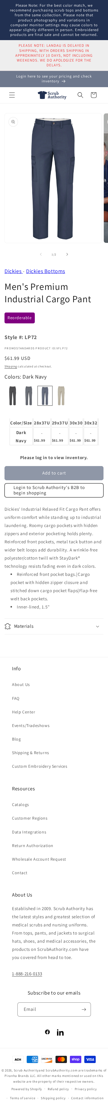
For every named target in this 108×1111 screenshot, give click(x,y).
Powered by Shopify (26, 1089)
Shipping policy (53, 1098)
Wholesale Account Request (39, 859)
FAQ (16, 698)
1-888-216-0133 (27, 973)
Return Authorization (32, 845)
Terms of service (22, 1098)
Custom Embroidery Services (40, 766)
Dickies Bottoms (45, 271)
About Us (21, 684)
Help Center (23, 712)
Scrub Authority (26, 1070)
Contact (19, 872)
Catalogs (20, 804)
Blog (16, 739)
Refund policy (58, 1089)
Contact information (87, 1098)
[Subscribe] (84, 1009)
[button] (12, 95)
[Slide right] (67, 254)
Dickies (13, 271)
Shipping (10, 366)
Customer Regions (30, 818)
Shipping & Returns (30, 752)
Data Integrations (29, 832)
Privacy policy (86, 1089)
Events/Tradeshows (31, 725)
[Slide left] (40, 254)
